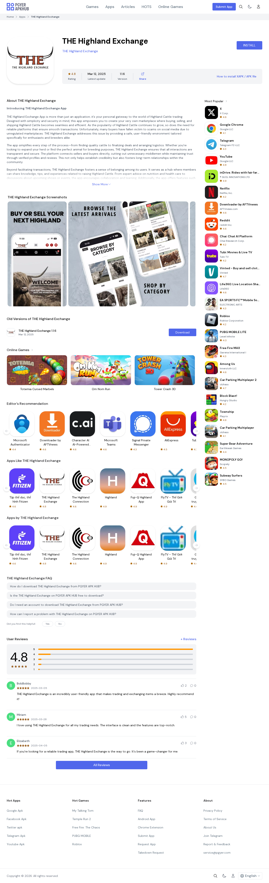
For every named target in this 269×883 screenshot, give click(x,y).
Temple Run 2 (81, 819)
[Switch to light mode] (249, 6)
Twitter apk (14, 827)
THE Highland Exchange (80, 51)
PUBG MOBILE (81, 836)
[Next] (188, 254)
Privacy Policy (212, 810)
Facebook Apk (16, 819)
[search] (241, 6)
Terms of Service (215, 819)
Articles (128, 6)
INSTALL (249, 45)
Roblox (77, 844)
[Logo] (18, 7)
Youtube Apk (16, 844)
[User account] (258, 6)
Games (92, 6)
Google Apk (15, 810)
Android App (146, 819)
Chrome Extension (150, 827)
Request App (147, 844)
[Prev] (14, 254)
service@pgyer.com (217, 852)
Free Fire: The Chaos (86, 827)
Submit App (224, 7)
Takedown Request (151, 852)
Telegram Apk (16, 836)
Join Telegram (213, 836)
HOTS (147, 6)
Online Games (170, 6)
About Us (209, 827)
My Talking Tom (83, 810)
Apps (109, 6)
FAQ (140, 810)
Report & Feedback (216, 844)
